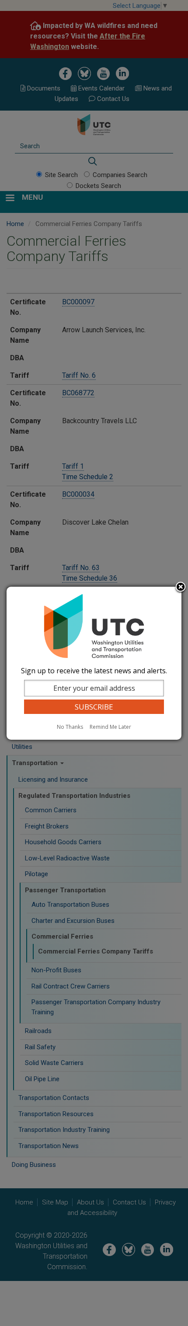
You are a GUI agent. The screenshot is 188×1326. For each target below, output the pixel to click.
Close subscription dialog (180, 587)
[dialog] (94, 663)
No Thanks (70, 727)
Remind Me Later (110, 727)
